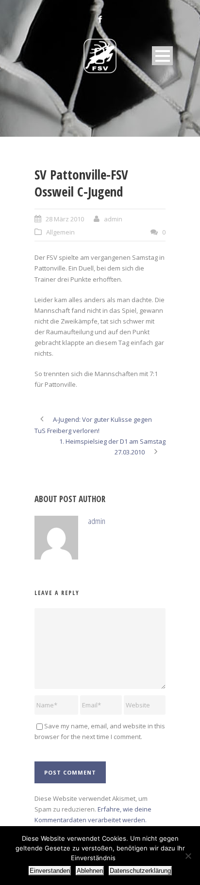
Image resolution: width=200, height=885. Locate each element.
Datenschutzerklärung (140, 870)
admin (113, 219)
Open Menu (162, 55)
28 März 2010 (65, 219)
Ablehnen (90, 870)
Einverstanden (50, 870)
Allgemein (60, 232)
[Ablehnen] (188, 856)
